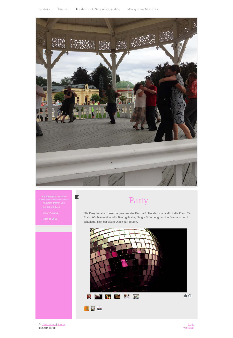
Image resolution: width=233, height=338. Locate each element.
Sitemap (61, 324)
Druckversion (49, 324)
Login (191, 324)
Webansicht (188, 328)
